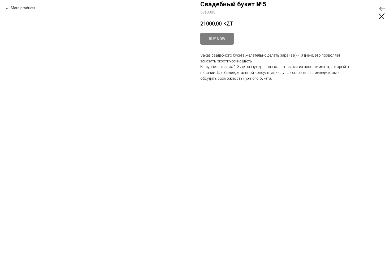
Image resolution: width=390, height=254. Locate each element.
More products (22, 8)
